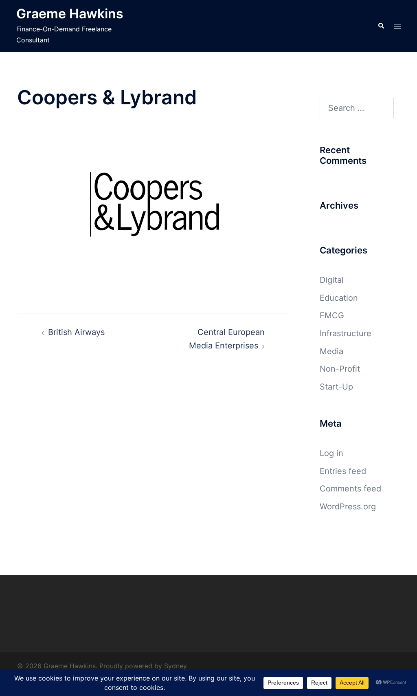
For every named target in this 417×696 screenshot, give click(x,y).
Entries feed (343, 471)
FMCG (332, 315)
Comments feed (350, 488)
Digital (332, 280)
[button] (380, 25)
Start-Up (336, 387)
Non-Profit (340, 369)
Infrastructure (345, 333)
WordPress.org (348, 506)
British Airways (76, 332)
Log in (331, 453)
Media (331, 351)
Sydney (175, 666)
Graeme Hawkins (69, 14)
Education (339, 298)
